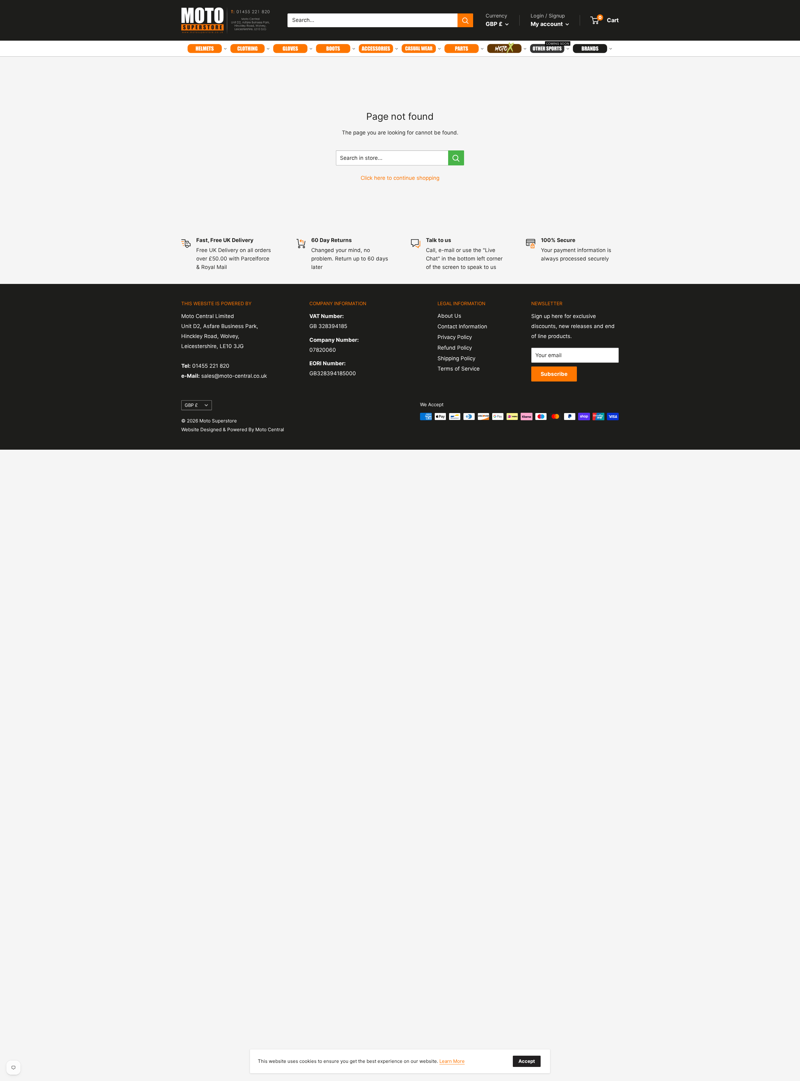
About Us (449, 316)
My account (547, 24)
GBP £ (191, 405)
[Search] (465, 20)
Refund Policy (455, 348)
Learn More (452, 1061)
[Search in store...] (456, 157)
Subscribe (554, 374)
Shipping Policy (456, 358)
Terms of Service (459, 369)
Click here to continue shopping (400, 178)
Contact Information (462, 326)
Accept (526, 1061)
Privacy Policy (455, 337)
